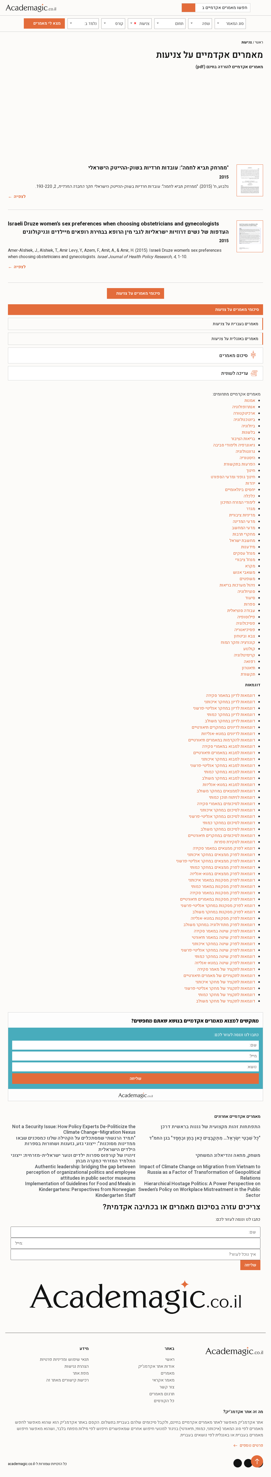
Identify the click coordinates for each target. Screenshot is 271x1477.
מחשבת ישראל (242, 540)
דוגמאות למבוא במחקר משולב (228, 778)
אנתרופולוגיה (243, 407)
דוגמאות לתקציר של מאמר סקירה (226, 969)
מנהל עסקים (244, 553)
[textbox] (230, 24)
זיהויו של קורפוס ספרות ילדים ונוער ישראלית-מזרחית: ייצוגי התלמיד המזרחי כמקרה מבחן (73, 1158)
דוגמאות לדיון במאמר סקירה (230, 695)
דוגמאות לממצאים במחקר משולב (226, 791)
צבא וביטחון (244, 636)
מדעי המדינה (244, 521)
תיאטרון (248, 668)
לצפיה (20, 196)
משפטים (247, 579)
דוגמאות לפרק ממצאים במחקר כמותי (222, 867)
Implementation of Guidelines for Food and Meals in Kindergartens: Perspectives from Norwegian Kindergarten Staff (80, 1189)
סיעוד (250, 598)
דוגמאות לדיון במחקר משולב (230, 721)
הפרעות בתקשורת (239, 464)
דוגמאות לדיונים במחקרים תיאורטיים (223, 727)
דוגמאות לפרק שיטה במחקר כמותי (225, 956)
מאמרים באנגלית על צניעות (234, 339)
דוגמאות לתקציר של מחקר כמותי (226, 995)
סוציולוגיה (246, 591)
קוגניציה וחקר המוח (238, 642)
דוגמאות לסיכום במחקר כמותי (229, 823)
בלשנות (248, 432)
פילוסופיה (246, 617)
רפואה (249, 661)
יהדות (250, 483)
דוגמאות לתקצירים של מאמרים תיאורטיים (219, 975)
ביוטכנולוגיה (244, 419)
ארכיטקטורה (244, 413)
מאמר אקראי (163, 1380)
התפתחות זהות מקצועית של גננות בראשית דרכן (210, 1126)
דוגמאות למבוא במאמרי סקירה (228, 746)
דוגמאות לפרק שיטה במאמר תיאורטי (223, 937)
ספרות (249, 604)
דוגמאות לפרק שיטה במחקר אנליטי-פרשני (218, 950)
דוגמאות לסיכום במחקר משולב (228, 829)
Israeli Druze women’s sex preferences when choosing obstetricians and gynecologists (113, 224)
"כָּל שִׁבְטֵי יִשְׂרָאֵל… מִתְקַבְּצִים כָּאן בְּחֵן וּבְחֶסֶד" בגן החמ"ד (204, 1138)
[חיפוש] (188, 7)
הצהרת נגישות (77, 1366)
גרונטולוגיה (245, 451)
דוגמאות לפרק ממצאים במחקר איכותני (221, 855)
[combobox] (230, 23)
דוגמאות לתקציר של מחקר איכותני (225, 982)
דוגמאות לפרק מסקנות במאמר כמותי (223, 886)
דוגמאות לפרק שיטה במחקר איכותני (223, 944)
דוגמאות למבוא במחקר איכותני (228, 759)
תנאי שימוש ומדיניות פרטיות (64, 1359)
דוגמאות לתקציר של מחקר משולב (225, 1001)
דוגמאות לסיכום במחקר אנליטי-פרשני (222, 816)
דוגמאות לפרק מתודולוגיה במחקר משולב (219, 925)
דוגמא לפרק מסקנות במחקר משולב (223, 912)
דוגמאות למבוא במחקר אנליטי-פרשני (222, 765)
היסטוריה (247, 458)
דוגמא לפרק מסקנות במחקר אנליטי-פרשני (218, 905)
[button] (262, 7)
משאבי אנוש (244, 572)
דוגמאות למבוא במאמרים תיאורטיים (224, 753)
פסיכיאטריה (244, 630)
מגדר (250, 509)
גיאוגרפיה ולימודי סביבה (234, 445)
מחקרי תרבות (244, 534)
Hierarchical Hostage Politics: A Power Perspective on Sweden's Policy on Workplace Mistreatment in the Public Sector (199, 1189)
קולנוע (249, 649)
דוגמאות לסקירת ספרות (234, 842)
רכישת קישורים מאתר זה (67, 1380)
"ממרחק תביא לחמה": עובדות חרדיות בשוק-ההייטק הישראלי (158, 168)
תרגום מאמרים (161, 1394)
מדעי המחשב (243, 528)
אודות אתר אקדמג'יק (156, 1366)
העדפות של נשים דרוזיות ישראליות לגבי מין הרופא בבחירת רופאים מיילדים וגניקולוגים (125, 232)
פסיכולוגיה (245, 623)
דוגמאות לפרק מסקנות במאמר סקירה (222, 893)
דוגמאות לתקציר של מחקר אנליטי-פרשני (219, 988)
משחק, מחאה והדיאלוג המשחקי (228, 1155)
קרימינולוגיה (244, 655)
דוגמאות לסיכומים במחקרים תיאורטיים (221, 835)
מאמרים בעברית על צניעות (235, 324)
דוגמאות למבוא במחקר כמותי (229, 772)
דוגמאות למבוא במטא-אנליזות (229, 784)
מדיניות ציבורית (242, 515)
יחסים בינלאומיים (240, 489)
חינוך (250, 470)
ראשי (259, 42)
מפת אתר (81, 1373)
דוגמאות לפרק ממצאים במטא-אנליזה (222, 874)
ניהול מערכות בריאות (237, 585)
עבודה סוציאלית (241, 610)
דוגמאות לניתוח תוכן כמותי (232, 797)
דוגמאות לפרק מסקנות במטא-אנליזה (223, 918)
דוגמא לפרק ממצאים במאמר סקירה (224, 848)
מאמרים (167, 1373)
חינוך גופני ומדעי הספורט (233, 477)
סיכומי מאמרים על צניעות (237, 309)
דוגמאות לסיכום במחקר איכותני (227, 810)
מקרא (250, 566)
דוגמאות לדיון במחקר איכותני (229, 702)
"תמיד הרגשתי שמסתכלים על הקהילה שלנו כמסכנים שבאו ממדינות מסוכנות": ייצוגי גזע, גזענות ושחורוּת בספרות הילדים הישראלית (76, 1144)
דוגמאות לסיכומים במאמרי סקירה (226, 804)
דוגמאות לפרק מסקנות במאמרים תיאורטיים (217, 899)
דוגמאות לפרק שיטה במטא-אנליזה (225, 963)
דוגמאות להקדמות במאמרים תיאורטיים (221, 740)
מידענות (248, 547)
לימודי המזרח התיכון (237, 502)
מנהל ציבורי (245, 560)
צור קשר (167, 1387)
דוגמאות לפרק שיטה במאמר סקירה (224, 931)
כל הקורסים (164, 1401)
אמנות (250, 400)
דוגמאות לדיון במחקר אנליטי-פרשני (224, 708)
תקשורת (248, 674)
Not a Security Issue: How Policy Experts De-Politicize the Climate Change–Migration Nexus (74, 1129)
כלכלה (249, 496)
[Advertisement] (135, 117)
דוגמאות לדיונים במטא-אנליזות (228, 734)
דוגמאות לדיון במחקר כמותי (231, 714)
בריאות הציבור (243, 439)
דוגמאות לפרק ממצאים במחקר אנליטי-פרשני (215, 861)
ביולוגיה (248, 426)
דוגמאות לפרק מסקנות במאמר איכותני (221, 880)
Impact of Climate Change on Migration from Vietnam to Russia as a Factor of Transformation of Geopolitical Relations (199, 1172)
